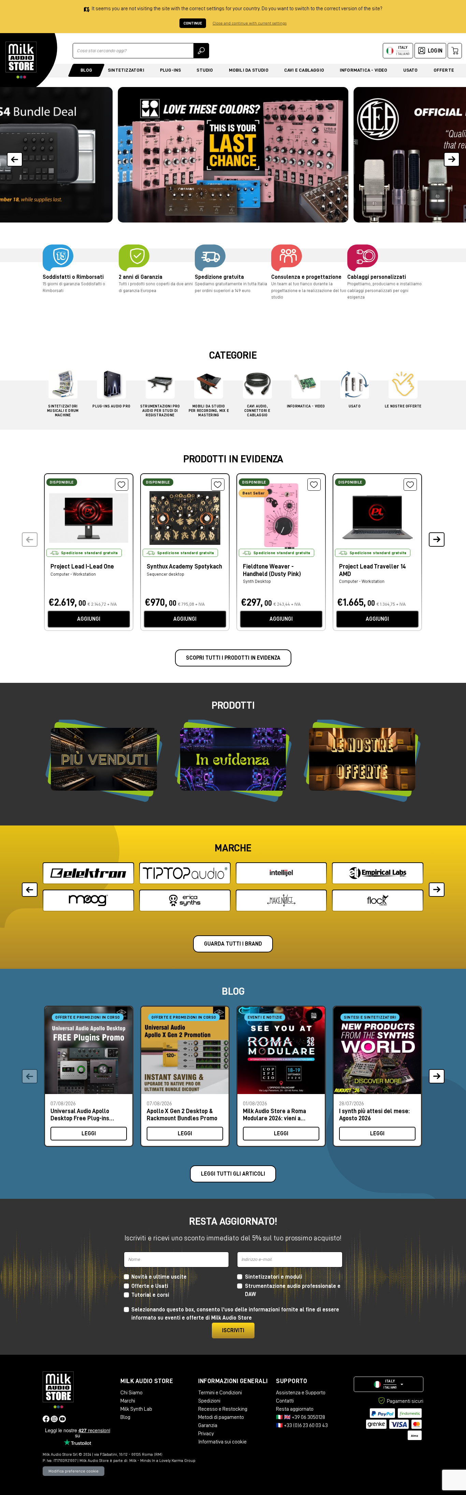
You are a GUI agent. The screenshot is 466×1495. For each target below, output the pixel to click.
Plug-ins (170, 70)
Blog (86, 70)
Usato (410, 70)
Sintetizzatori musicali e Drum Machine (62, 410)
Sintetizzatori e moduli (273, 1277)
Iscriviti (233, 1330)
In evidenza (233, 759)
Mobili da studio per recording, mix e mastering (209, 410)
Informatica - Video (364, 70)
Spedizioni (209, 1401)
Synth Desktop (257, 581)
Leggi (89, 1133)
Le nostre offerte (362, 759)
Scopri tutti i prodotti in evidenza (233, 658)
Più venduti (103, 759)
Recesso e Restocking (222, 1409)
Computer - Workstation (73, 574)
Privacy (206, 1433)
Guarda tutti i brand (233, 944)
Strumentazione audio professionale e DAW (292, 1290)
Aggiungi (88, 619)
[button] (451, 154)
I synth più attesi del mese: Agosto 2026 (374, 1114)
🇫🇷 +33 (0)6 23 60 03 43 (302, 1425)
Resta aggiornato (295, 1409)
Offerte (444, 70)
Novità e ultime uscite (159, 1277)
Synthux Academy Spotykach (184, 566)
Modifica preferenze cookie (73, 1471)
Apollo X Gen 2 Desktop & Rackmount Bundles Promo (182, 1114)
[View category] (62, 385)
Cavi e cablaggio (304, 70)
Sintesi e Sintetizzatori (370, 1017)
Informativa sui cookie (222, 1441)
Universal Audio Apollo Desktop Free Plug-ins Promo (79, 1114)
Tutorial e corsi (150, 1295)
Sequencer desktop (165, 574)
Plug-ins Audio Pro (111, 406)
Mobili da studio (248, 70)
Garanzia (207, 1425)
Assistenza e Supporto (300, 1392)
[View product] (88, 517)
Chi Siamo (131, 1392)
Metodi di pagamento (221, 1417)
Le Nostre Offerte (403, 406)
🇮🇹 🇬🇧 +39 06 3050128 (300, 1417)
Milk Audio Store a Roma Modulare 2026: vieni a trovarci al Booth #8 (274, 1114)
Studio (204, 70)
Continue (193, 23)
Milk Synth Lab (136, 1409)
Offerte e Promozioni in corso (87, 1017)
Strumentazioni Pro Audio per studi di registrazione (160, 410)
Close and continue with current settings (250, 23)
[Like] (121, 484)
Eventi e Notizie (265, 1017)
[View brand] (88, 873)
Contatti (285, 1401)
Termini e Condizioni (220, 1392)
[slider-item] (233, 154)
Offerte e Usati (149, 1286)
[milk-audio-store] (21, 60)
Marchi (127, 1401)
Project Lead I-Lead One (82, 566)
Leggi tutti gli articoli (233, 1174)
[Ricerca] (201, 50)
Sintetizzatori (126, 70)
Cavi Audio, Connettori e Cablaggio (257, 410)
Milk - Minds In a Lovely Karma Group (162, 1460)
